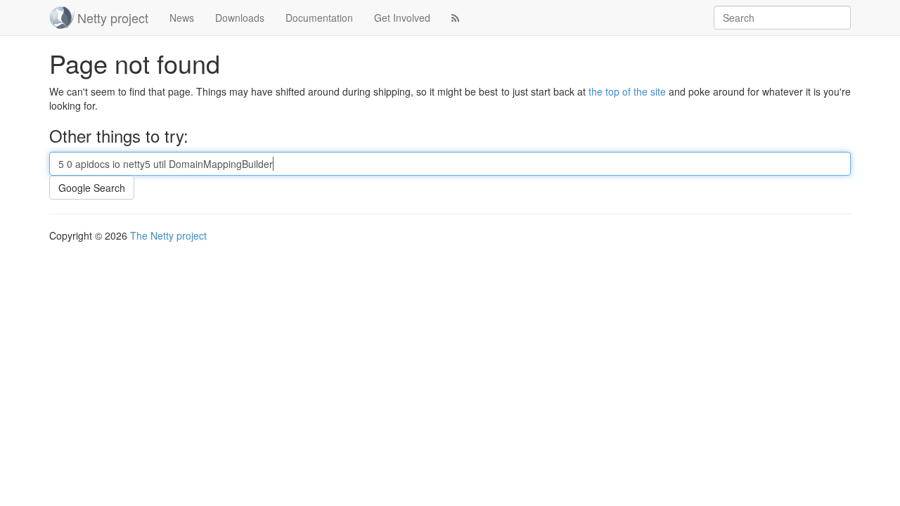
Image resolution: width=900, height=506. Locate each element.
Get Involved (402, 18)
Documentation (319, 18)
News (181, 18)
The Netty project (168, 235)
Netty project (112, 17)
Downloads (239, 18)
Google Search (91, 188)
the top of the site (627, 91)
